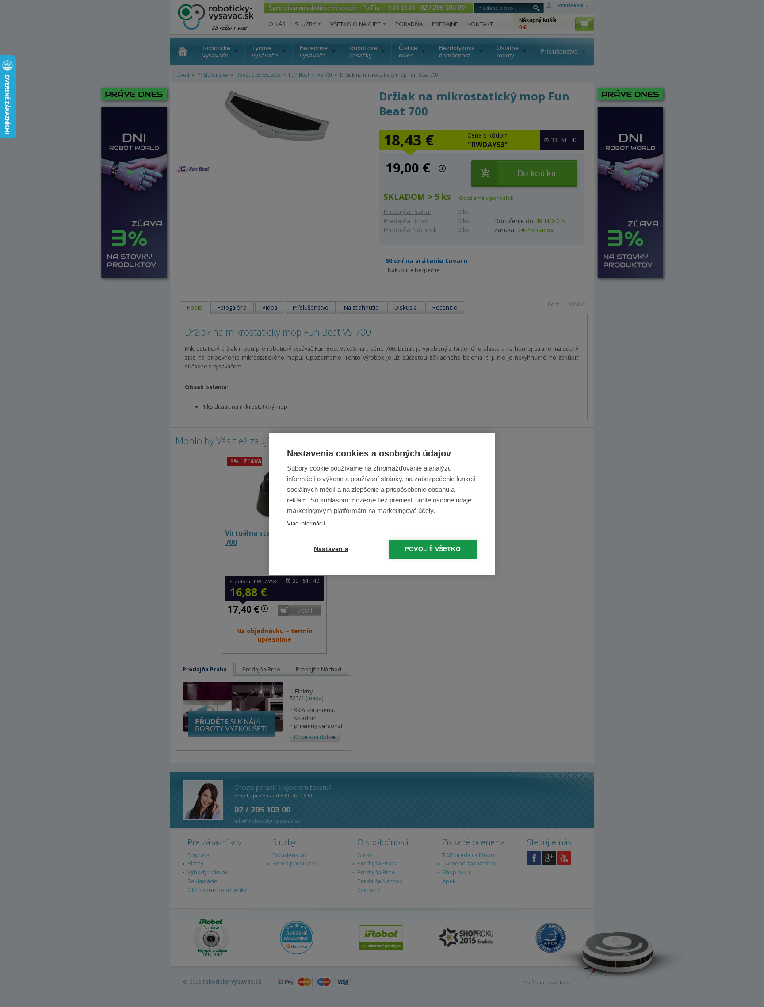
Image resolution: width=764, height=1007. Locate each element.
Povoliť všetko (433, 549)
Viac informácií (306, 523)
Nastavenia (331, 549)
